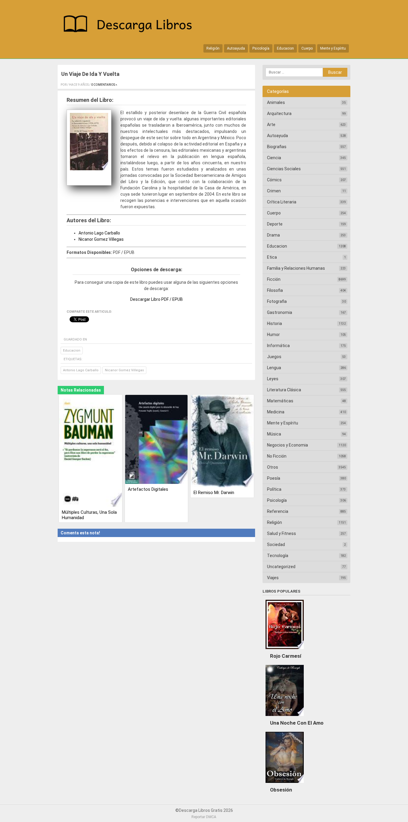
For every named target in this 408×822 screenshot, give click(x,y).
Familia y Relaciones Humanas (296, 268)
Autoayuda (236, 48)
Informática (278, 345)
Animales (276, 102)
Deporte (275, 224)
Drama (273, 235)
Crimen (274, 190)
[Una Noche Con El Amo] (285, 717)
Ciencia (274, 157)
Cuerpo (307, 48)
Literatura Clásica (284, 389)
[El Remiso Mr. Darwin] (222, 442)
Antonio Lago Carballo (99, 233)
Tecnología (277, 555)
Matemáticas (280, 400)
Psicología (260, 48)
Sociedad (276, 544)
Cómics (274, 179)
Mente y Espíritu (333, 48)
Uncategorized (281, 566)
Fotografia (277, 301)
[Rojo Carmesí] (285, 650)
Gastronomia (279, 312)
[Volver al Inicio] (131, 25)
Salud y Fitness (281, 533)
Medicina (275, 412)
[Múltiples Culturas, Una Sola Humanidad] (90, 451)
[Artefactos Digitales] (156, 440)
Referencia (277, 511)
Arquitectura (279, 113)
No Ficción (276, 456)
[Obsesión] (285, 784)
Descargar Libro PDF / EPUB (156, 299)
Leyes (272, 378)
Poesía (273, 478)
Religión (213, 48)
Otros (272, 467)
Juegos (274, 356)
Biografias (276, 146)
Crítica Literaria (281, 202)
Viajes (273, 577)
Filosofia (275, 290)
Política (274, 489)
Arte (271, 124)
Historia (274, 323)
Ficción (273, 279)
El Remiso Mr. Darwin (214, 492)
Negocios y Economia (287, 445)
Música (274, 434)
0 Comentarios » (104, 84)
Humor (273, 334)
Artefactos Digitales (148, 489)
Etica (272, 257)
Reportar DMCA (203, 817)
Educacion (285, 48)
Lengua (274, 367)
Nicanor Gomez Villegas (101, 239)
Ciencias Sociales (284, 168)
